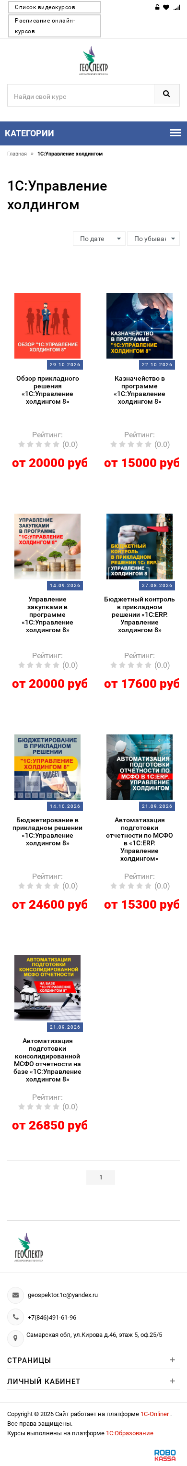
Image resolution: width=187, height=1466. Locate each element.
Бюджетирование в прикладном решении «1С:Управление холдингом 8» (47, 831)
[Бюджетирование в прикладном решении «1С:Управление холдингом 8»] (47, 766)
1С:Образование (129, 1433)
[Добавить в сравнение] (59, 288)
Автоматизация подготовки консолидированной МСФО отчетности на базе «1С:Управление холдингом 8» (47, 1060)
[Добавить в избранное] (41, 288)
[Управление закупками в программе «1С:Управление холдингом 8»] (47, 546)
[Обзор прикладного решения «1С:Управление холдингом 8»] (47, 325)
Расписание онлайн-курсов (45, 26)
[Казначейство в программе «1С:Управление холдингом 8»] (139, 325)
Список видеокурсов (45, 7)
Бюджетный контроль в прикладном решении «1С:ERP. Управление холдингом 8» (139, 614)
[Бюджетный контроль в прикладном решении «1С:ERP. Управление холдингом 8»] (139, 546)
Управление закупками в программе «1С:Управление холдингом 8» (47, 614)
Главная (20, 154)
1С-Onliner (155, 1414)
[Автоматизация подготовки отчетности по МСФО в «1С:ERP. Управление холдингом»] (139, 766)
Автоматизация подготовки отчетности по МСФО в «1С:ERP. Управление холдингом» (139, 839)
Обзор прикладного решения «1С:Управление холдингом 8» (47, 389)
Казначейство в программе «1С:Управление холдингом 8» (139, 389)
